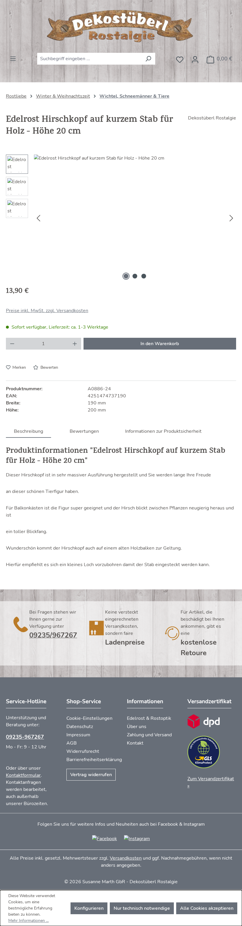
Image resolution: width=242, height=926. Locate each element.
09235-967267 (25, 736)
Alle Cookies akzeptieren (206, 908)
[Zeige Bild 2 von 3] (135, 276)
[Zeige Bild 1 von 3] (126, 276)
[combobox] (89, 59)
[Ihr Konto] (195, 58)
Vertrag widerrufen (91, 774)
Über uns (136, 726)
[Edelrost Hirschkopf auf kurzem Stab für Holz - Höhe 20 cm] (135, 218)
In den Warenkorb (159, 343)
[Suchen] (148, 59)
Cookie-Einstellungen (89, 718)
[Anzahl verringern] (12, 344)
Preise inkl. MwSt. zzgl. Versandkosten (47, 310)
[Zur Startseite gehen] (121, 26)
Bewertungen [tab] (84, 431)
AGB (71, 743)
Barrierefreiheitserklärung (94, 759)
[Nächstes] (231, 218)
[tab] (28, 430)
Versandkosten (126, 858)
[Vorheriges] (38, 218)
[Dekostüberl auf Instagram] (137, 838)
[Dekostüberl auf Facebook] (104, 838)
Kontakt (135, 743)
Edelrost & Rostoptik (149, 718)
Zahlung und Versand (149, 735)
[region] (121, 218)
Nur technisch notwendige (142, 908)
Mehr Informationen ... (28, 920)
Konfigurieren (89, 908)
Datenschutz (79, 726)
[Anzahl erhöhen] (75, 344)
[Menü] (13, 57)
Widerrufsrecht (82, 751)
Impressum (78, 735)
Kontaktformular (23, 775)
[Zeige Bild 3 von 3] (143, 276)
